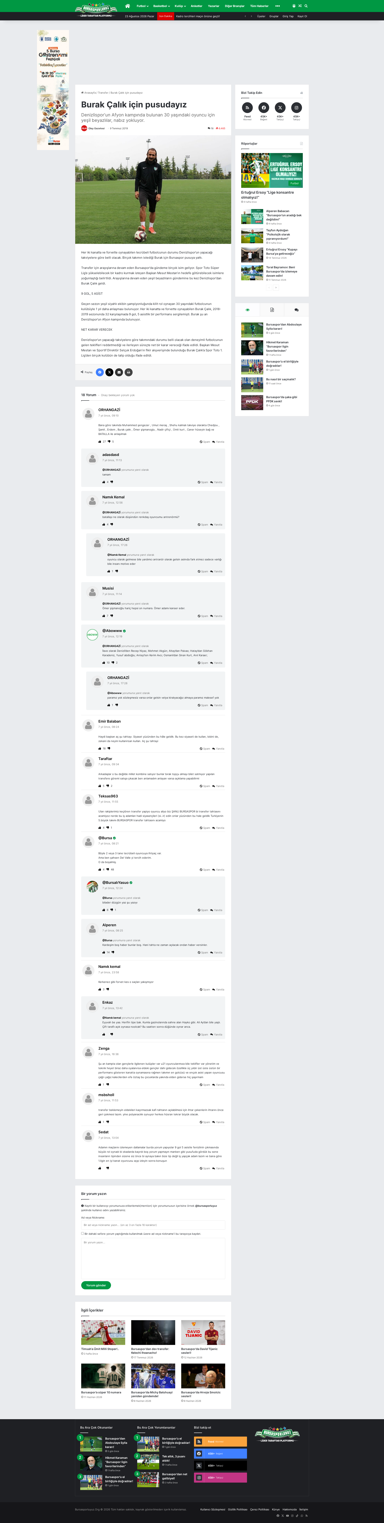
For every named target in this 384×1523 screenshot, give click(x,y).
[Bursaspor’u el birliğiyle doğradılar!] (252, 366)
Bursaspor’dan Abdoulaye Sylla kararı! (116, 1443)
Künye (276, 1509)
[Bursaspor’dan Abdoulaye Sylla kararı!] (252, 329)
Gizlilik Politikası (237, 1509)
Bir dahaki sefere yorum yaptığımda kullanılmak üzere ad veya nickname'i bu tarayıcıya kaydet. (142, 1233)
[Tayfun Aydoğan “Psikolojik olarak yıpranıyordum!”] (252, 235)
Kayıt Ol (302, 16)
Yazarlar (213, 6)
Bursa (107, 838)
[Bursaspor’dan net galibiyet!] (148, 1479)
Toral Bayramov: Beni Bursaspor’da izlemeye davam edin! (281, 271)
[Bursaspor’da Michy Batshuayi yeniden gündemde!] (153, 1376)
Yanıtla (220, 441)
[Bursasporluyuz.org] (96, 10)
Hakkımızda (290, 1509)
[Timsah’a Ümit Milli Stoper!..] (103, 1332)
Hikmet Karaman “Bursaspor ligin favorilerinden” (277, 346)
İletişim (303, 1509)
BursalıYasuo (117, 882)
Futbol (141, 6)
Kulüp (179, 6)
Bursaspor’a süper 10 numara (101, 1392)
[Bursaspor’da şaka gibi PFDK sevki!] (252, 402)
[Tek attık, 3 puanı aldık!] (148, 1461)
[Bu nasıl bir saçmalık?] (252, 384)
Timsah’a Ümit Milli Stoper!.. (100, 1349)
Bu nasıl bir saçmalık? (281, 379)
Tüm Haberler (259, 6)
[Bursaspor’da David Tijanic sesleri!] (203, 1332)
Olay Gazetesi (96, 128)
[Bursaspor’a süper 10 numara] (103, 1376)
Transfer (103, 92)
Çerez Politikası (259, 1509)
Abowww (114, 631)
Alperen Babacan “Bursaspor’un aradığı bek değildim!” (284, 215)
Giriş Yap (288, 16)
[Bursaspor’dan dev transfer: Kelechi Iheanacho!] (153, 1332)
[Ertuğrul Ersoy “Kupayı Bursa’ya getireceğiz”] (252, 254)
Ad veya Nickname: (93, 1217)
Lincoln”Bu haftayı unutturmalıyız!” (197, 16)
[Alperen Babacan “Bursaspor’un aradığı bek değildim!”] (252, 216)
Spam (206, 441)
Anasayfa (90, 92)
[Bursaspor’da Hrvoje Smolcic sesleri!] (203, 1376)
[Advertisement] (192, 54)
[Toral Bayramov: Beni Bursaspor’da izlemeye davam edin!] (252, 272)
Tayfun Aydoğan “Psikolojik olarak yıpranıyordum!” (278, 234)
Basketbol (160, 6)
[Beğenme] (109, 441)
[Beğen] (100, 441)
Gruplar (274, 16)
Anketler (196, 6)
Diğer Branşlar (235, 6)
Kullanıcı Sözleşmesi (212, 1509)
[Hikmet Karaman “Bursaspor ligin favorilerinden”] (252, 347)
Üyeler (261, 16)
